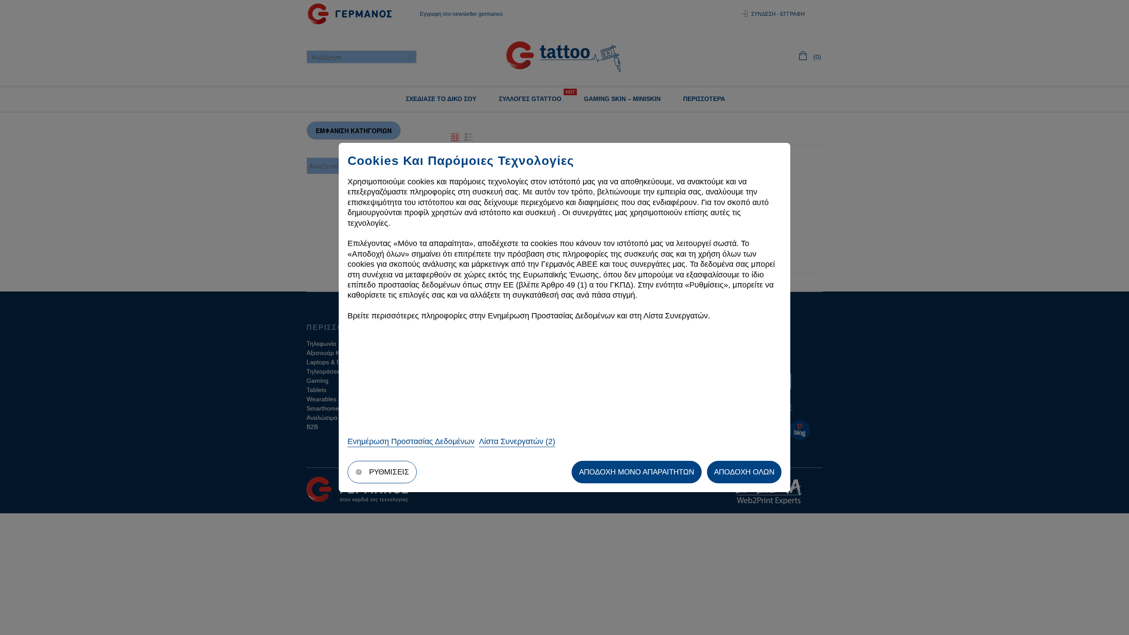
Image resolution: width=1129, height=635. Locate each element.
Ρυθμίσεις (389, 472)
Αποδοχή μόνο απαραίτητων (636, 472)
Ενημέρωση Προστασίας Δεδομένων (411, 441)
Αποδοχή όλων (744, 472)
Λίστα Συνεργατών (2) (517, 441)
